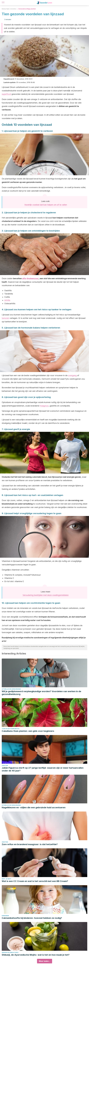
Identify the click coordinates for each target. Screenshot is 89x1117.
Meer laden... (44, 961)
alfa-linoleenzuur (30, 278)
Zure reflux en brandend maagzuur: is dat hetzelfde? (30, 844)
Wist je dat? (6, 879)
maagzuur (44, 406)
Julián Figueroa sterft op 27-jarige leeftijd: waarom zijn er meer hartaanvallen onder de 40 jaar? (42, 769)
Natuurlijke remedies (9, 9)
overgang (72, 375)
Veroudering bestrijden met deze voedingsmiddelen (46, 595)
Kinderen (5, 915)
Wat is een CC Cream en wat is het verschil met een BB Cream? (35, 881)
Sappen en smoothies (10, 952)
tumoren (5, 318)
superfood (6, 94)
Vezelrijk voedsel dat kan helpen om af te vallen (45, 205)
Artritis (7, 300)
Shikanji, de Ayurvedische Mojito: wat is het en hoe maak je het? (35, 955)
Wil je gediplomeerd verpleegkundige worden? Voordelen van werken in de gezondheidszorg (41, 692)
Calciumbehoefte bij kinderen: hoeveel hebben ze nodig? (32, 918)
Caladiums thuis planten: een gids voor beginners (28, 731)
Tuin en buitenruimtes (10, 729)
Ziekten (5, 765)
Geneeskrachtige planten (27, 9)
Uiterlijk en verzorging (11, 689)
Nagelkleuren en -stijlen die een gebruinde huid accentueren (33, 807)
